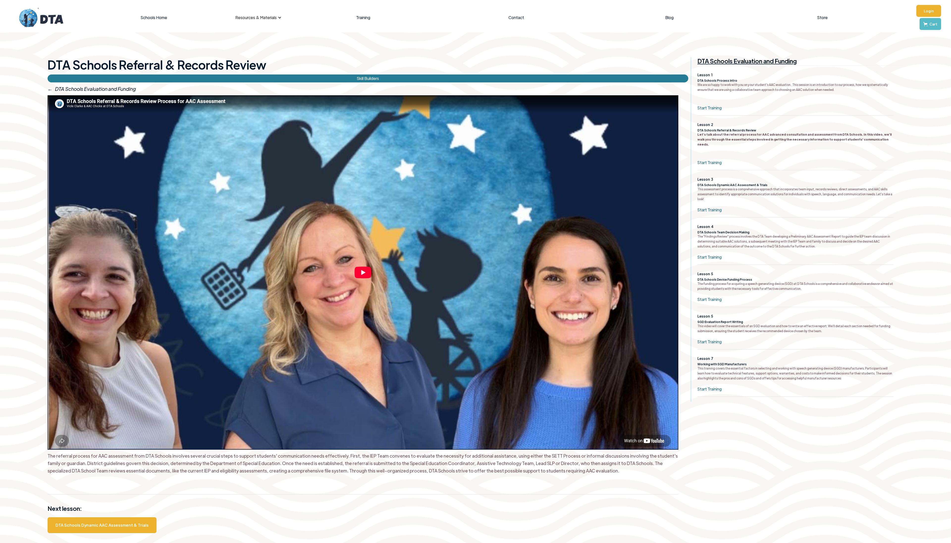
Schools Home (154, 17)
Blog (669, 17)
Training (363, 17)
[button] (258, 17)
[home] (38, 17)
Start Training (709, 107)
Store (822, 17)
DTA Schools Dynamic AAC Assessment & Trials (102, 525)
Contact (516, 17)
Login (929, 11)
